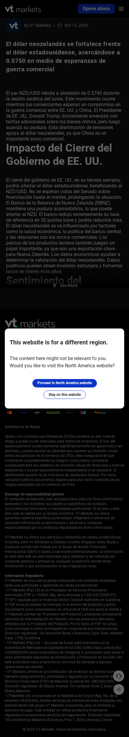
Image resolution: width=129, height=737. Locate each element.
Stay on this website (65, 395)
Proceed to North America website (65, 383)
